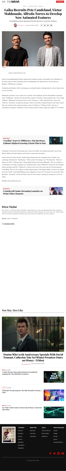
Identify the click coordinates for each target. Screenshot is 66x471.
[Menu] (3, 2)
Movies (41, 6)
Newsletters (21, 445)
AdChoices (44, 436)
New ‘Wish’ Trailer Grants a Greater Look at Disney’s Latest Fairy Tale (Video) (22, 409)
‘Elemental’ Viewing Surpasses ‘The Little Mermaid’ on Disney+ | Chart (22, 391)
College (55, 433)
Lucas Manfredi (26, 364)
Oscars (55, 439)
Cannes (55, 430)
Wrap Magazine (59, 427)
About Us (20, 430)
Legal (44, 427)
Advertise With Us (58, 442)
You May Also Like (12, 310)
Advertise (20, 433)
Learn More (33, 436)
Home (24, 6)
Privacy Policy (45, 433)
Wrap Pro (33, 427)
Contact (20, 436)
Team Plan (32, 433)
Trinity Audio (17, 73)
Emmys (55, 436)
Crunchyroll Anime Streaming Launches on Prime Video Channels (23, 192)
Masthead (20, 442)
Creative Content (32, 6)
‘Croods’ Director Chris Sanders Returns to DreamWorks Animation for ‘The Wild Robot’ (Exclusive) (19, 373)
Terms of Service (46, 430)
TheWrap (21, 427)
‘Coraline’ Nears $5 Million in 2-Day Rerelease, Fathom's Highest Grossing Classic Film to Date (24, 141)
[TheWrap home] (13, 2)
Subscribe (60, 1)
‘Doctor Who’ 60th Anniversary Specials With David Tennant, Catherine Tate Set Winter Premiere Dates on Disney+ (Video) (33, 357)
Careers (20, 439)
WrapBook (21, 448)
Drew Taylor (21, 25)
